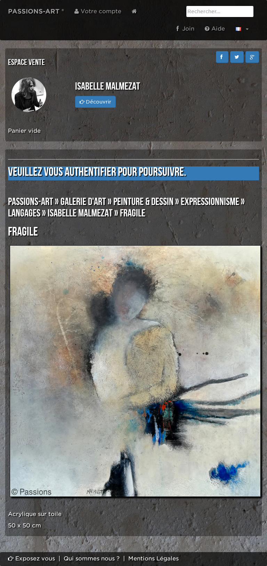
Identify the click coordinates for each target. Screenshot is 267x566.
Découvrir (97, 102)
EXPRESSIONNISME (210, 202)
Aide (217, 28)
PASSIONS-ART (30, 202)
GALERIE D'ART (83, 202)
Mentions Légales (153, 558)
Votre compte (100, 11)
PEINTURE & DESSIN (143, 202)
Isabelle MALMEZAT (80, 213)
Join (186, 28)
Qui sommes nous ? (92, 558)
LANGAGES (24, 213)
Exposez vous (34, 558)
